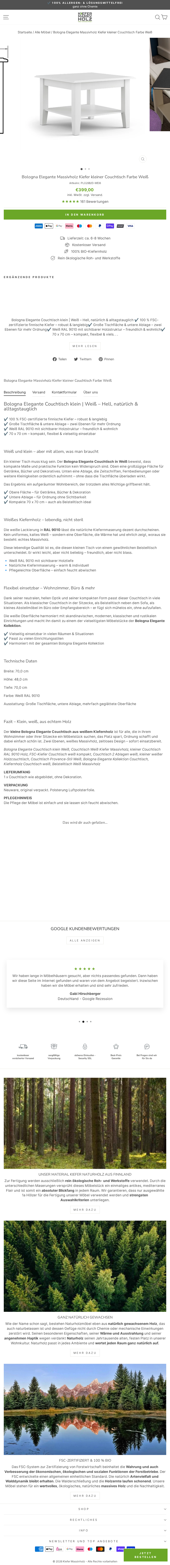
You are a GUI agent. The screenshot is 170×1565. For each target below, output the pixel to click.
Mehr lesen (85, 346)
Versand (96, 195)
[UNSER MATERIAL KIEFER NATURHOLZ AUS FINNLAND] (85, 1123)
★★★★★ (70, 201)
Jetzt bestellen (146, 1555)
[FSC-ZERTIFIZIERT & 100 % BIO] (85, 1409)
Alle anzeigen (85, 940)
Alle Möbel (42, 32)
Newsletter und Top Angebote (83, 1541)
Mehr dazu (85, 1209)
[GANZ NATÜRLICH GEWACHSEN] (85, 1266)
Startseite (25, 32)
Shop (83, 1509)
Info (84, 1530)
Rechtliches (84, 1519)
